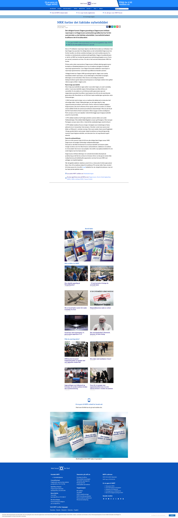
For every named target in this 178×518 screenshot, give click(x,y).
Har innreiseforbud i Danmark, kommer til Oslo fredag (100, 333)
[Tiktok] (113, 499)
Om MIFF (79, 492)
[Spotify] (118, 499)
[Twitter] (106, 499)
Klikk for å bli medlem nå (125, 3)
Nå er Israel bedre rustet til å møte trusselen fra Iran (76, 308)
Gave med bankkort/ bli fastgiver (113, 487)
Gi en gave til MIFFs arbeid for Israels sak (89, 404)
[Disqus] (89, 202)
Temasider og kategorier (83, 481)
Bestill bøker (89, 229)
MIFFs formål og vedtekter (84, 496)
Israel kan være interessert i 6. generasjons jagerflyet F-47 (74, 333)
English (76, 510)
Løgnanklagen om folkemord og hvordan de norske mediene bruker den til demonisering (76, 386)
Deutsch (63, 510)
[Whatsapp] (116, 499)
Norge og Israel (81, 482)
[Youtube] (109, 499)
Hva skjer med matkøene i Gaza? (100, 359)
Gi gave (59, 8)
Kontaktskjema (58, 477)
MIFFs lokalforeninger (83, 494)
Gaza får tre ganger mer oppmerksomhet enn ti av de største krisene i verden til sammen (101, 386)
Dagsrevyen (92, 177)
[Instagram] (111, 499)
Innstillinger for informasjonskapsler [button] (158, 515)
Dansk (58, 510)
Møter (75, 8)
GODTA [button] (172, 515)
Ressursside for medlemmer (84, 498)
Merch (101, 8)
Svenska (52, 510)
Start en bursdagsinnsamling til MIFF (114, 492)
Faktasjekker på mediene (83, 484)
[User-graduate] (123, 499)
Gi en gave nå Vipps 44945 (51, 3)
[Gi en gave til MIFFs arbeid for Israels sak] (89, 400)
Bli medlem (53, 8)
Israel (84, 167)
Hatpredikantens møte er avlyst (100, 308)
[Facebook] (104, 499)
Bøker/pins (82, 8)
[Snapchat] (121, 499)
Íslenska (70, 510)
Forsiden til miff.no (82, 477)
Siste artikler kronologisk (83, 479)
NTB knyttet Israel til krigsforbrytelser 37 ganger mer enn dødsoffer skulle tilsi (75, 360)
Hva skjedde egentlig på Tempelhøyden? (72, 284)
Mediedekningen (89, 173)
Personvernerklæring (82, 499)
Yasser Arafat (88, 179)
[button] (110, 27)
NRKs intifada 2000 (77, 179)
